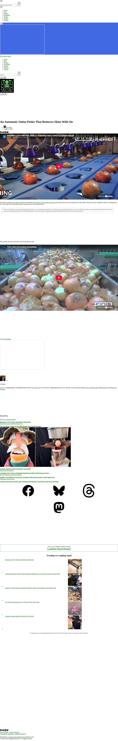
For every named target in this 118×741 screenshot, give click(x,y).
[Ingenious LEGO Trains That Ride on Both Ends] (8, 419)
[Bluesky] (3, 132)
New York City (36, 387)
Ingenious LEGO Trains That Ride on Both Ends (15, 422)
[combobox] (8, 75)
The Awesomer (6, 339)
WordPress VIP (29, 737)
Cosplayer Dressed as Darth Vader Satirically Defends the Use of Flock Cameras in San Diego (29, 481)
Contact (6, 69)
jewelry (87, 387)
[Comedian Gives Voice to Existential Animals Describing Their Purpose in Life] (7, 470)
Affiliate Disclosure (20, 734)
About (5, 59)
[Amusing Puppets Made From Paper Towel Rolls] (35, 466)
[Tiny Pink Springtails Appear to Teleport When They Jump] (75, 614)
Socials (6, 66)
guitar (96, 387)
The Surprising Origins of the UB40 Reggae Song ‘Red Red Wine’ (20, 426)
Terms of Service (14, 732)
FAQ (5, 61)
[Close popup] (1, 23)
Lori (1, 387)
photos (105, 387)
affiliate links (47, 633)
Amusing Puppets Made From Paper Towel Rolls (15, 469)
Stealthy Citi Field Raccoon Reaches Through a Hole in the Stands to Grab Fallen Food (27, 477)
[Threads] (5, 132)
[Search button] (19, 74)
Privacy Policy (4, 732)
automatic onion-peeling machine (45, 202)
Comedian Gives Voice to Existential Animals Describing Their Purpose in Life (24, 473)
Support (6, 67)
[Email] (7, 132)
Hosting (6, 62)
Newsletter (7, 64)
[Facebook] (1, 132)
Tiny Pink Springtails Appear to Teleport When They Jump (22, 602)
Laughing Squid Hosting (59, 548)
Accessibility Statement (7, 734)
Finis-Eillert (15, 202)
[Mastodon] (59, 514)
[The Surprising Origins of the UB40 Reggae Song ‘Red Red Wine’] (11, 424)
